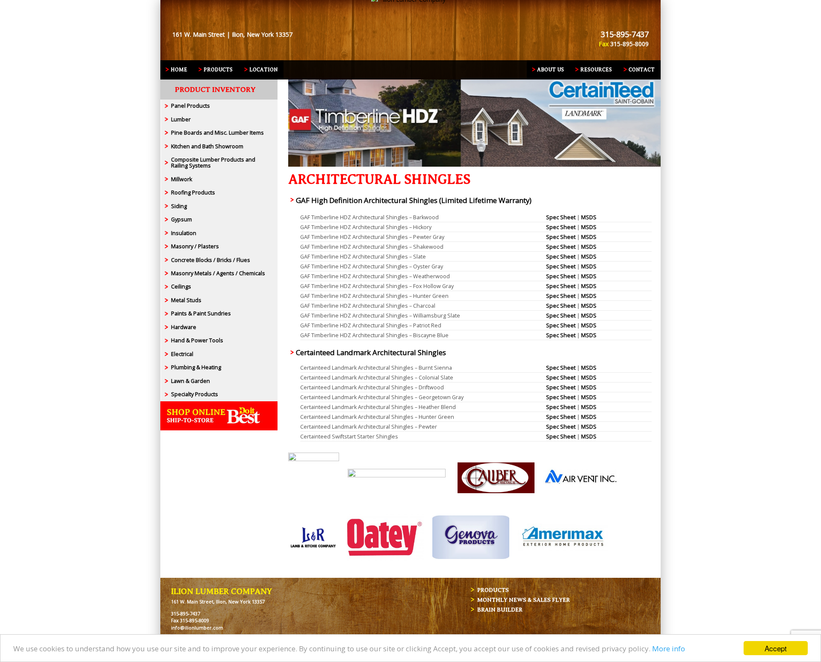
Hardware (183, 327)
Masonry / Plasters (195, 246)
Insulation (183, 233)
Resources (596, 70)
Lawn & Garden (190, 381)
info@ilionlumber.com (197, 627)
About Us (550, 70)
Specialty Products (194, 394)
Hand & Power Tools (197, 340)
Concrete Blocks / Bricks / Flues (210, 260)
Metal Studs (186, 300)
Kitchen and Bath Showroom (207, 146)
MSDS (589, 217)
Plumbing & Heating (196, 367)
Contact (642, 70)
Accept (776, 648)
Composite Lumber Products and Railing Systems (213, 162)
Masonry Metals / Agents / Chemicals (218, 273)
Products (218, 70)
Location (263, 70)
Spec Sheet (561, 217)
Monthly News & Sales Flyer (523, 600)
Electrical (182, 354)
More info (668, 648)
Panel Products (190, 105)
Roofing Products (193, 192)
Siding (179, 206)
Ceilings (181, 286)
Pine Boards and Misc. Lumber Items (217, 132)
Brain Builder (500, 609)
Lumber (181, 119)
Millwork (181, 179)
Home (179, 70)
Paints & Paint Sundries (201, 313)
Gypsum (181, 219)
